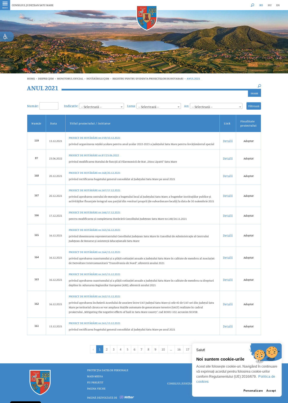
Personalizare (253, 390)
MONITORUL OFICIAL (70, 78)
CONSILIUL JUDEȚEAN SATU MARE (32, 5)
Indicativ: (71, 106)
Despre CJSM (46, 78)
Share (254, 93)
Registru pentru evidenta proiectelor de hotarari (147, 78)
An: (186, 106)
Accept (271, 390)
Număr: (32, 106)
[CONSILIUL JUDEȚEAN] (147, 18)
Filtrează (253, 106)
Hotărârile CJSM (97, 78)
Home (31, 78)
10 (163, 349)
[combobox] (101, 106)
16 (179, 349)
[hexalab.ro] (127, 397)
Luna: (131, 106)
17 (187, 349)
